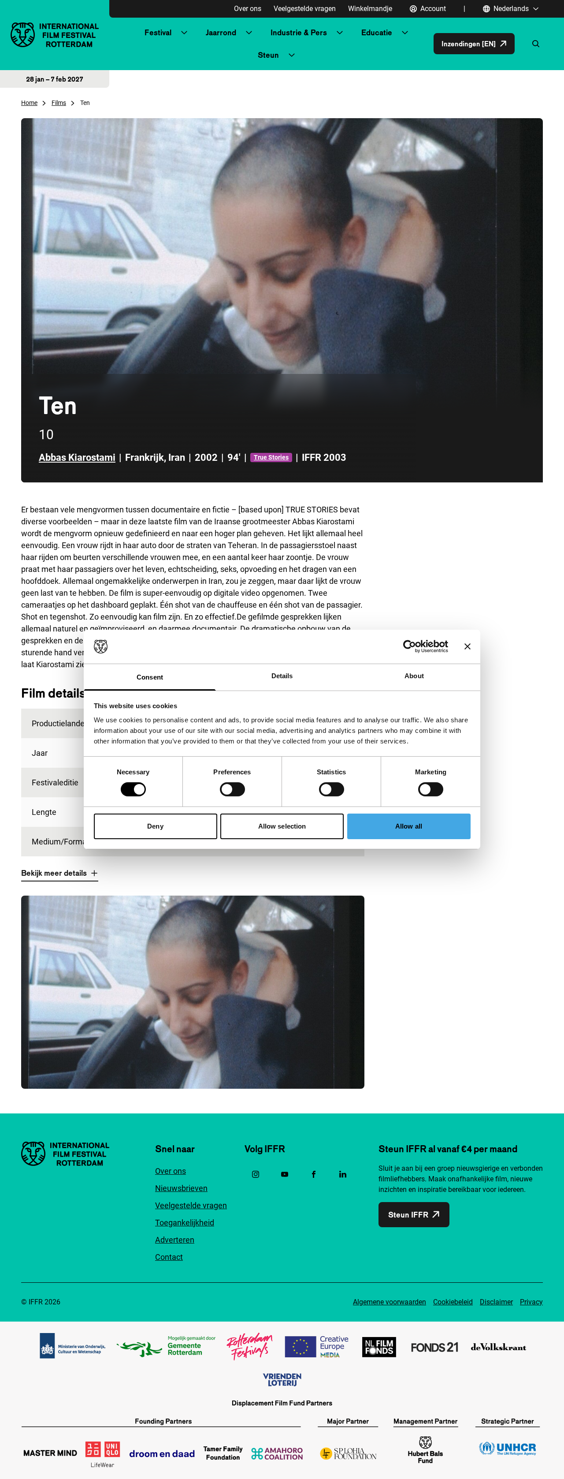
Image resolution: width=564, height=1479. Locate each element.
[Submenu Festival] (184, 33)
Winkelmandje (370, 8)
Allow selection (282, 826)
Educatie (376, 32)
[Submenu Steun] (292, 55)
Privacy (531, 1302)
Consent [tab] (150, 677)
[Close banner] (467, 646)
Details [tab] (282, 676)
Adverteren (174, 1239)
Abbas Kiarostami (77, 457)
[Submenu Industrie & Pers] (340, 33)
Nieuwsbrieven (181, 1188)
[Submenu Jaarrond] (249, 33)
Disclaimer (496, 1302)
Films (59, 102)
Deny (155, 826)
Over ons (247, 8)
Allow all (408, 826)
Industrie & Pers (299, 32)
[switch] (232, 789)
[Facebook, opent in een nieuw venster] (314, 1174)
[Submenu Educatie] (405, 33)
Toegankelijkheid (184, 1222)
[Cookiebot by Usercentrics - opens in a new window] (409, 646)
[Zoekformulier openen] (535, 43)
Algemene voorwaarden (389, 1302)
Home (29, 102)
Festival (158, 32)
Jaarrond (221, 32)
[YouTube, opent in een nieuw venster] (285, 1174)
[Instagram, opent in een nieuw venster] (256, 1174)
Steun (268, 55)
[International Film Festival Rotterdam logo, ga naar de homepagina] (55, 34)
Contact (169, 1257)
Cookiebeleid (453, 1302)
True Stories (271, 457)
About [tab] (414, 676)
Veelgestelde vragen (305, 8)
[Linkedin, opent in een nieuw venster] (343, 1174)
